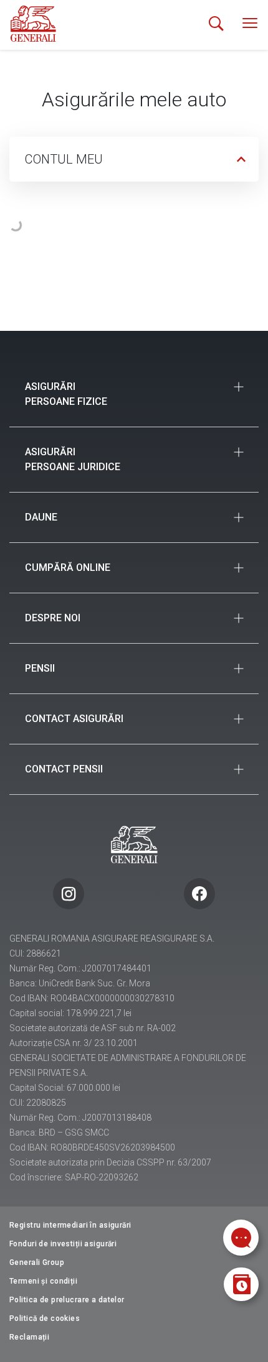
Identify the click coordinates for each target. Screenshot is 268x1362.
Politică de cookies (44, 1318)
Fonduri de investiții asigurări (63, 1243)
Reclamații (29, 1337)
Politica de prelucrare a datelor (67, 1299)
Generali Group (36, 1262)
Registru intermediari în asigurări (70, 1225)
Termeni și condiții (43, 1281)
